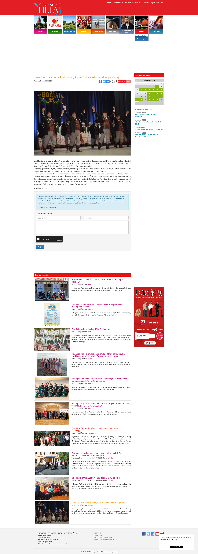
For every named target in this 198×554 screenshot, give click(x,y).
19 (145, 96)
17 (137, 96)
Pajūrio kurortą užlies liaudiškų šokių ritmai (91, 328)
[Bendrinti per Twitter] (104, 81)
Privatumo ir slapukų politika (107, 539)
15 (157, 93)
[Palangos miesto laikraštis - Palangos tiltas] (48, 7)
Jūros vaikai (92, 433)
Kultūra (90, 505)
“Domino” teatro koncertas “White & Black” (148, 123)
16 (161, 93)
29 (157, 100)
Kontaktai (119, 3)
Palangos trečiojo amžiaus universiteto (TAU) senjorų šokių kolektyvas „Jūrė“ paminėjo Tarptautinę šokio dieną (98, 355)
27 (149, 100)
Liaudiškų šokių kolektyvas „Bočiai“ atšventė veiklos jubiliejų (99, 502)
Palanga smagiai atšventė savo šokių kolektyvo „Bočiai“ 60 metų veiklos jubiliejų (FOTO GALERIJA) (101, 404)
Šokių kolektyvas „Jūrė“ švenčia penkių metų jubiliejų (96, 477)
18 (141, 96)
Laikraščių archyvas (134, 3)
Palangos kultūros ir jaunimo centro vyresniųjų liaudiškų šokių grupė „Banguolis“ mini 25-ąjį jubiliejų (99, 379)
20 (149, 96)
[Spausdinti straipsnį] (111, 81)
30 (161, 100)
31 (137, 103)
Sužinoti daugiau (173, 539)
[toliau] (162, 80)
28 (153, 100)
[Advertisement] (99, 58)
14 (153, 93)
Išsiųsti (39, 246)
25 (141, 100)
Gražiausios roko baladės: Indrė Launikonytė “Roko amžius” (146, 136)
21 (153, 96)
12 (145, 93)
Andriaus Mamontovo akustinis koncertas (146, 115)
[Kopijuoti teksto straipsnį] (115, 81)
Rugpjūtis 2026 (149, 80)
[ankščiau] (136, 80)
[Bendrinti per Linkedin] (108, 81)
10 (137, 93)
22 (157, 96)
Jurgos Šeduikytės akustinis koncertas (149, 129)
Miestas (90, 284)
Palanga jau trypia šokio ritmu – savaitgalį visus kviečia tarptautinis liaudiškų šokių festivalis (97, 454)
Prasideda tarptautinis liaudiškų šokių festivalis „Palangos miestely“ (98, 280)
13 (149, 93)
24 (137, 100)
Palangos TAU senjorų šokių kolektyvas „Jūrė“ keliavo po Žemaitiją (97, 429)
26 (145, 100)
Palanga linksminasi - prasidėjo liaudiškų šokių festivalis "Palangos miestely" (97, 305)
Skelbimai (98, 535)
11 (141, 93)
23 (161, 96)
